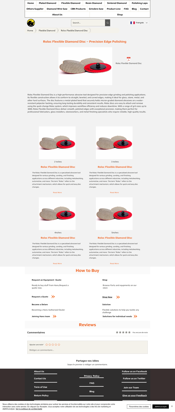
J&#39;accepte (161, 406)
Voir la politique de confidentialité (29, 409)
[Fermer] (171, 406)
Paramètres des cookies (139, 406)
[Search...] (107, 22)
